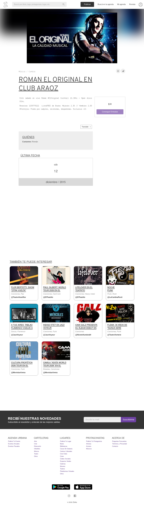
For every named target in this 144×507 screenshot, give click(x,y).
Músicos (89, 449)
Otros (36, 456)
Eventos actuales (14, 444)
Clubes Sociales (65, 459)
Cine (35, 444)
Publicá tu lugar (65, 441)
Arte (35, 441)
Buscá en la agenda (106, 4)
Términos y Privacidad (119, 444)
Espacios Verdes (65, 461)
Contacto (115, 446)
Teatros (62, 469)
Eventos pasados (14, 446)
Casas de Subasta (66, 449)
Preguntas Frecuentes (119, 441)
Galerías (63, 464)
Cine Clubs (63, 454)
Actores (88, 446)
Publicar (87, 4)
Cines (62, 456)
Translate (86, 127)
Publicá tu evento (14, 441)
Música (36, 451)
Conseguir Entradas (110, 112)
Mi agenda (121, 4)
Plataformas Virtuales (67, 471)
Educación (37, 446)
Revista (132, 4)
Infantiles (37, 449)
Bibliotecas (63, 446)
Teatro (36, 454)
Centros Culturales (66, 451)
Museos (62, 466)
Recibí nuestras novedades (34, 418)
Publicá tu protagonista (94, 441)
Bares (62, 444)
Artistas (88, 444)
